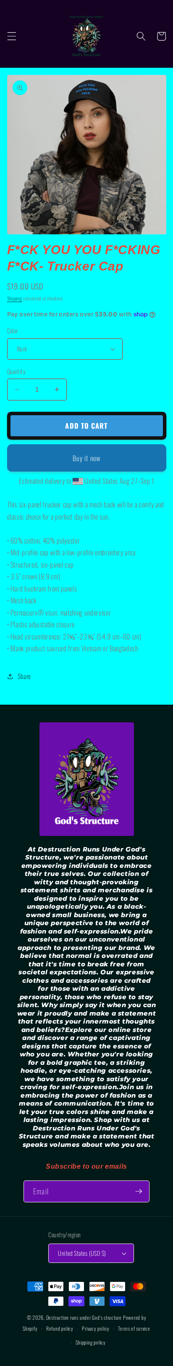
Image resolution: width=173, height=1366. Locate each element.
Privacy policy (96, 1328)
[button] (11, 36)
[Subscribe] (138, 1191)
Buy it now (86, 458)
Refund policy (59, 1328)
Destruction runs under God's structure (84, 1317)
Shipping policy (91, 1342)
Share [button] (24, 676)
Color (12, 330)
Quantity (16, 371)
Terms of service (134, 1328)
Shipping (14, 298)
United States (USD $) (82, 1253)
